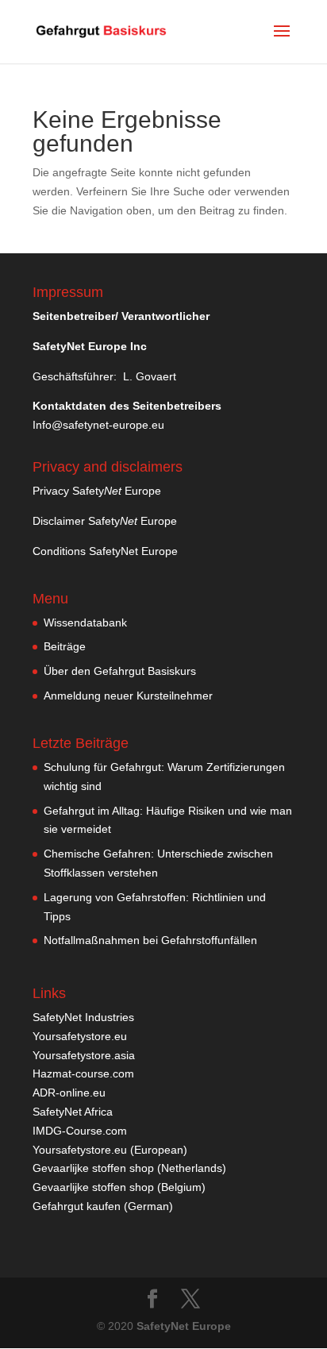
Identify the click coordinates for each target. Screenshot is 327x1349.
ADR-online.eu (69, 1092)
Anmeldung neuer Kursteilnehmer (128, 695)
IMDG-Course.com (80, 1130)
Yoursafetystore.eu (80, 1036)
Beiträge (65, 646)
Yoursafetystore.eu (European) (110, 1149)
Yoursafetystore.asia (84, 1055)
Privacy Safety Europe (97, 490)
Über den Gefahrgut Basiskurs (120, 671)
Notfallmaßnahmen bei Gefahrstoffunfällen (150, 940)
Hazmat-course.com (83, 1073)
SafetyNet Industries (83, 1017)
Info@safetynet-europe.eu (98, 424)
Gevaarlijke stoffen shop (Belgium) (119, 1187)
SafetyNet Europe (184, 1326)
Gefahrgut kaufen (77, 1206)
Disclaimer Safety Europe (105, 521)
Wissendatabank (85, 622)
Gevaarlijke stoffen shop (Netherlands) (129, 1168)
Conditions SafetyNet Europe (105, 551)
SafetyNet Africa (73, 1111)
